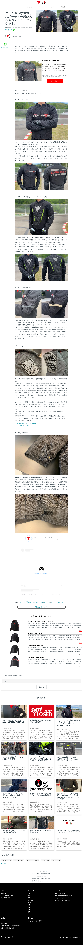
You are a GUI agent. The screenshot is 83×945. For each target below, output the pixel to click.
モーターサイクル (33, 860)
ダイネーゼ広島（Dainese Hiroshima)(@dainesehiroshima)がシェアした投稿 (41, 594)
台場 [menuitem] (29, 895)
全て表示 (3, 863)
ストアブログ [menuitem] (29, 7)
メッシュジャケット (37, 602)
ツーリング (19, 860)
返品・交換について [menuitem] (60, 893)
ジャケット (22, 602)
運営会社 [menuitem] (63, 7)
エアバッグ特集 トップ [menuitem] (7, 895)
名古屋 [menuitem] (29, 902)
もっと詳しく (55, 81)
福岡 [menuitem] (29, 912)
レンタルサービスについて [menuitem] (62, 898)
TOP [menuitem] (19, 7)
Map (46, 871)
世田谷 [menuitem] (29, 898)
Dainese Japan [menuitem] (5, 921)
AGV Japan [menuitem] (4, 923)
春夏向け (28, 602)
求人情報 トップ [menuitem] (5, 898)
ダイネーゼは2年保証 (57, 602)
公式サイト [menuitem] (52, 7)
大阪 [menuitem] (29, 905)
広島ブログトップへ (41, 607)
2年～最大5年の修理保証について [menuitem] (63, 895)
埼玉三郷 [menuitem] (30, 900)
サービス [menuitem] (41, 7)
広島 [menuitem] (29, 909)
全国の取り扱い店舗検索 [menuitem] (7, 928)
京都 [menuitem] (29, 907)
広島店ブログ (8, 30)
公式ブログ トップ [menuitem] (6, 893)
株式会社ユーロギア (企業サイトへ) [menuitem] (37, 921)
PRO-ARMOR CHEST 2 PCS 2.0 (25, 423)
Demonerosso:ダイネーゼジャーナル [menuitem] (11, 925)
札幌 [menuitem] (29, 893)
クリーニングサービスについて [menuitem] (63, 900)
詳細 (80, 630)
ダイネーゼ (47, 602)
